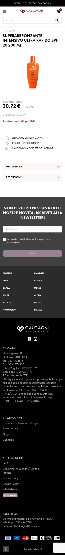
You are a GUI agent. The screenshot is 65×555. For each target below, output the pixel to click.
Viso (5, 280)
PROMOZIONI (10, 310)
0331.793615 (15, 361)
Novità (7, 302)
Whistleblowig (11, 489)
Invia (32, 253)
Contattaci (8, 439)
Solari (6, 295)
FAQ (5, 463)
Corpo (38, 280)
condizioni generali (27, 239)
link (50, 394)
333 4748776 (24, 522)
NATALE (38, 310)
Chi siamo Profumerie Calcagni (20, 423)
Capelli (6, 288)
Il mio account (10, 428)
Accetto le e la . (29, 240)
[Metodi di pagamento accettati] (32, 537)
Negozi (7, 434)
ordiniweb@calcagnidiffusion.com (22, 526)
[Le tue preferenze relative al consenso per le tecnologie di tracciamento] (6, 549)
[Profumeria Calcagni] (31, 11)
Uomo (38, 288)
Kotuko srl (37, 548)
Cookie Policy (11, 484)
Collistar (9, 31)
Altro (37, 295)
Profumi (7, 273)
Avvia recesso (10, 495)
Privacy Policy (10, 478)
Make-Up (39, 273)
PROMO (38, 302)
